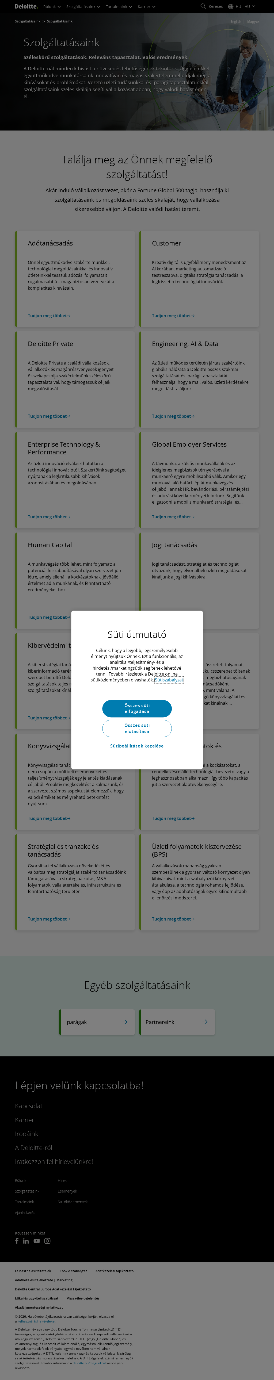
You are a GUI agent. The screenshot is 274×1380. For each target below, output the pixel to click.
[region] (137, 690)
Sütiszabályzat (169, 680)
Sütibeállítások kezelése (136, 746)
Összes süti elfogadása (137, 708)
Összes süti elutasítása (137, 728)
